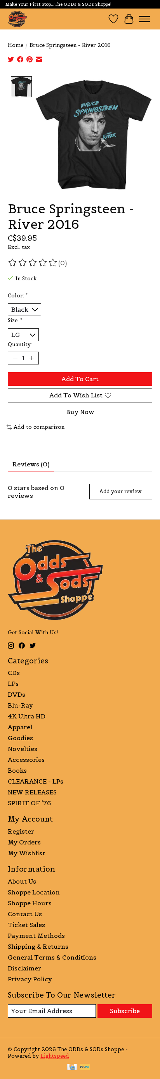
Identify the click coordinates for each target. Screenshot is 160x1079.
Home (15, 45)
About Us (22, 881)
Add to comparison (39, 427)
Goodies (20, 738)
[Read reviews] (33, 263)
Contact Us (25, 914)
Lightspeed (54, 1056)
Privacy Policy (30, 979)
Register (21, 831)
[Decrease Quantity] (15, 358)
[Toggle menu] (144, 19)
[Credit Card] (72, 1068)
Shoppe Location (34, 892)
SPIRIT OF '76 (29, 803)
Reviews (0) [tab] (30, 464)
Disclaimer (24, 968)
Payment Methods (36, 935)
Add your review (120, 491)
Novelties (22, 749)
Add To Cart (80, 379)
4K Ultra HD (26, 716)
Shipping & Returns (38, 946)
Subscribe (125, 1011)
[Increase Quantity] (31, 358)
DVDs (16, 694)
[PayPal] (85, 1068)
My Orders (24, 842)
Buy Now (80, 412)
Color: (18, 295)
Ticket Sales (26, 925)
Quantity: (20, 344)
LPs (13, 683)
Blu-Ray (20, 705)
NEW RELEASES (32, 792)
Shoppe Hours (30, 903)
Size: (15, 320)
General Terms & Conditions (52, 957)
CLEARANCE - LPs (35, 781)
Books (17, 770)
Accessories (26, 759)
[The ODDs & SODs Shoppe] (17, 19)
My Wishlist (26, 853)
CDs (14, 673)
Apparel (20, 727)
